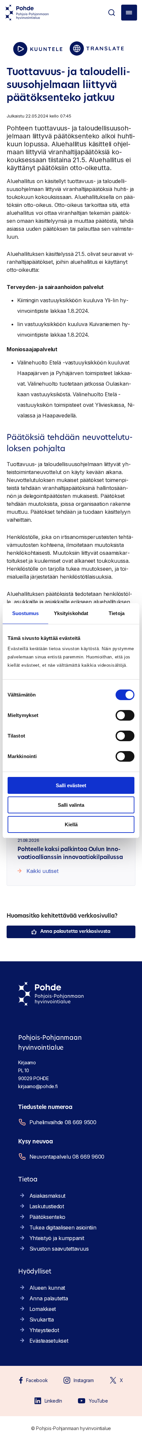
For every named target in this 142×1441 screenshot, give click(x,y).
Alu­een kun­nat (47, 1287)
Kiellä (71, 824)
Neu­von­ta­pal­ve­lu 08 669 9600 (66, 1156)
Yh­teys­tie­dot (44, 1330)
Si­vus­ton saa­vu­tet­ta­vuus (59, 1248)
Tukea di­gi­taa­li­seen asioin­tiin (62, 1227)
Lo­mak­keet (42, 1309)
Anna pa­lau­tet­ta (48, 1298)
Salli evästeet (71, 785)
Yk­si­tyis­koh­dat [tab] (71, 613)
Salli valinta (71, 805)
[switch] (125, 715)
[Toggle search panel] (112, 13)
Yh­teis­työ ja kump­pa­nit (56, 1238)
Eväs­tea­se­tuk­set (48, 1340)
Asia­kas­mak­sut (47, 1195)
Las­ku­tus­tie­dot (46, 1206)
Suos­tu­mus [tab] (25, 613)
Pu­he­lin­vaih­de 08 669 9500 (62, 1122)
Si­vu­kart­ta (41, 1319)
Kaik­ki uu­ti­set (42, 871)
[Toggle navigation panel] (129, 13)
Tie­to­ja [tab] (116, 613)
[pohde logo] (27, 12)
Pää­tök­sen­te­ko (47, 1217)
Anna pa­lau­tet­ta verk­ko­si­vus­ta (75, 931)
